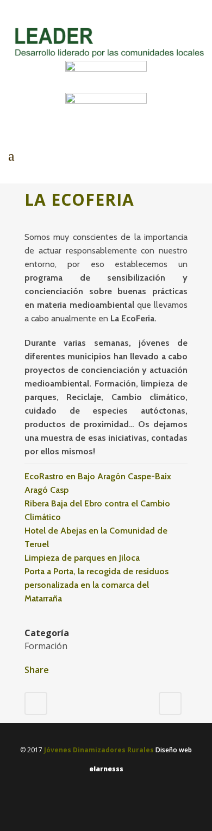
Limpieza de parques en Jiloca (82, 558)
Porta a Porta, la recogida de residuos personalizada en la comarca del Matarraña (96, 585)
